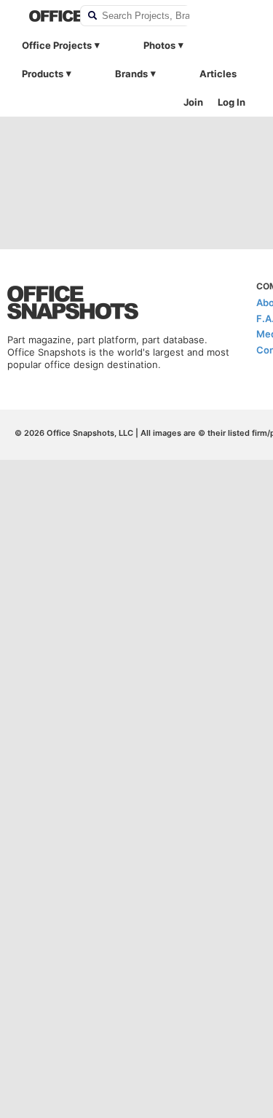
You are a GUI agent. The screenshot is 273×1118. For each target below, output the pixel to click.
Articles (218, 73)
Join (193, 102)
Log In (231, 102)
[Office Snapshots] (45, 16)
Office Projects (57, 45)
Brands (131, 73)
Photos (159, 45)
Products (42, 73)
